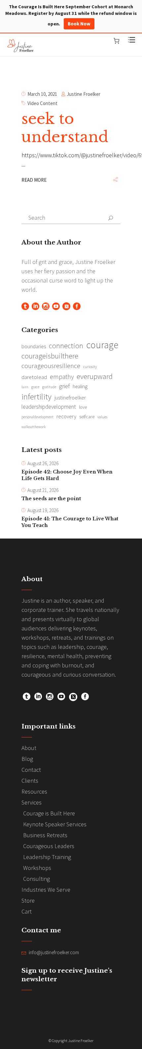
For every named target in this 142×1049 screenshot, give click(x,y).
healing (80, 386)
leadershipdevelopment (48, 406)
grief (64, 386)
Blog (27, 759)
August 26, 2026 (42, 463)
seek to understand (64, 127)
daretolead (34, 377)
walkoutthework (33, 427)
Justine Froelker (83, 94)
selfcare (86, 417)
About (28, 748)
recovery (66, 416)
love (83, 407)
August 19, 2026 (42, 510)
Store (28, 900)
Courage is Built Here (49, 813)
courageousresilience (50, 365)
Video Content (42, 103)
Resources (34, 791)
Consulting (36, 878)
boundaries (33, 346)
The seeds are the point (51, 499)
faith (24, 387)
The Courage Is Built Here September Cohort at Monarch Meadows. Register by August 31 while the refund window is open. (71, 15)
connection (66, 345)
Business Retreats (45, 835)
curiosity (90, 366)
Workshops (37, 868)
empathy (62, 377)
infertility (36, 396)
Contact (31, 769)
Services (31, 802)
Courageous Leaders (48, 846)
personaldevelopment (37, 417)
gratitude (49, 387)
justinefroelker (70, 397)
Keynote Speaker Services (55, 824)
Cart (26, 911)
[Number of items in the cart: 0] (116, 40)
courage (102, 345)
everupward (95, 376)
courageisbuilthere (49, 355)
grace (35, 387)
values (102, 417)
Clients (29, 780)
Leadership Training (47, 857)
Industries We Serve (45, 889)
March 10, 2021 (42, 94)
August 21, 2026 (42, 490)
